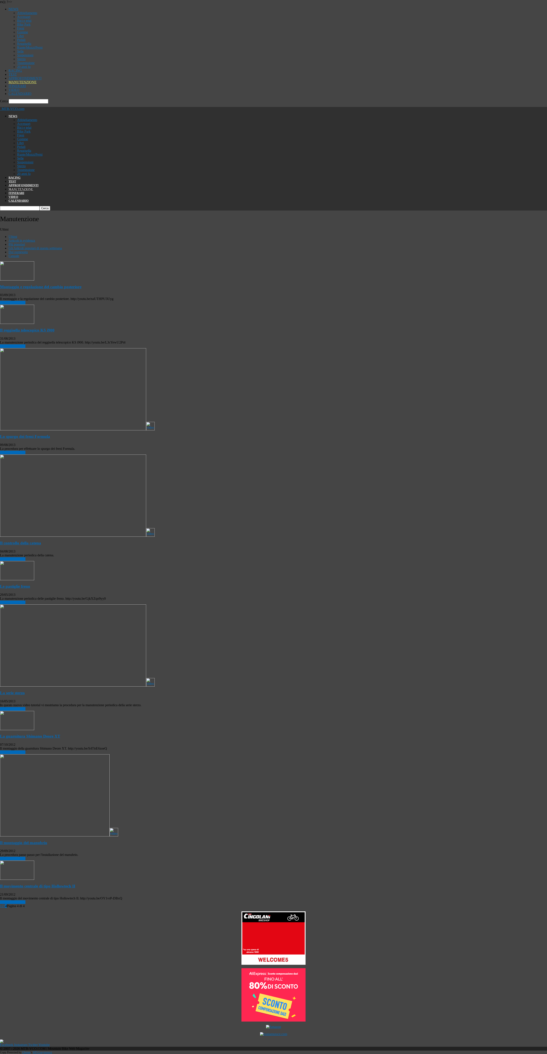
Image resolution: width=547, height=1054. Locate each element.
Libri (20, 36)
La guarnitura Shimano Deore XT (30, 736)
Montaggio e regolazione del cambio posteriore (40, 287)
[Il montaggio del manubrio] (59, 835)
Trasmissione (26, 63)
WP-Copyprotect (42, 1052)
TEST (13, 74)
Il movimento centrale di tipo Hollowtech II (37, 886)
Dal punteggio (18, 252)
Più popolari (17, 244)
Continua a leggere (12, 302)
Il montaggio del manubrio (23, 843)
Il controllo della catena (20, 543)
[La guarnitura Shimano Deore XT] (17, 729)
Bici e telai (24, 20)
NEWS (13, 9)
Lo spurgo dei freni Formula (25, 436)
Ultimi (13, 236)
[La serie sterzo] (77, 685)
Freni (20, 28)
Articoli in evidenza (22, 240)
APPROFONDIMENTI (25, 78)
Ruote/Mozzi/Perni (30, 47)
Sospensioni (25, 55)
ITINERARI (17, 86)
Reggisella (24, 43)
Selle (20, 51)
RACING (15, 70)
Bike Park (24, 24)
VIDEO (14, 90)
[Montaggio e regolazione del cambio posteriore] (17, 279)
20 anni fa (24, 67)
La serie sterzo (12, 693)
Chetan (26, 1052)
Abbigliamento (27, 13)
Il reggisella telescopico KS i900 (27, 330)
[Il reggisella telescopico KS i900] (17, 323)
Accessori (23, 17)
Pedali (21, 40)
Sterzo (21, 59)
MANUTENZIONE (23, 82)
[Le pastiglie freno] (17, 579)
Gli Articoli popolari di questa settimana (35, 248)
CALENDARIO (20, 93)
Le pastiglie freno (15, 586)
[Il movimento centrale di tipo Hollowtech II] (17, 878)
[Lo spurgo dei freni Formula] (77, 429)
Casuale (14, 256)
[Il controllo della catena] (77, 535)
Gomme (22, 32)
